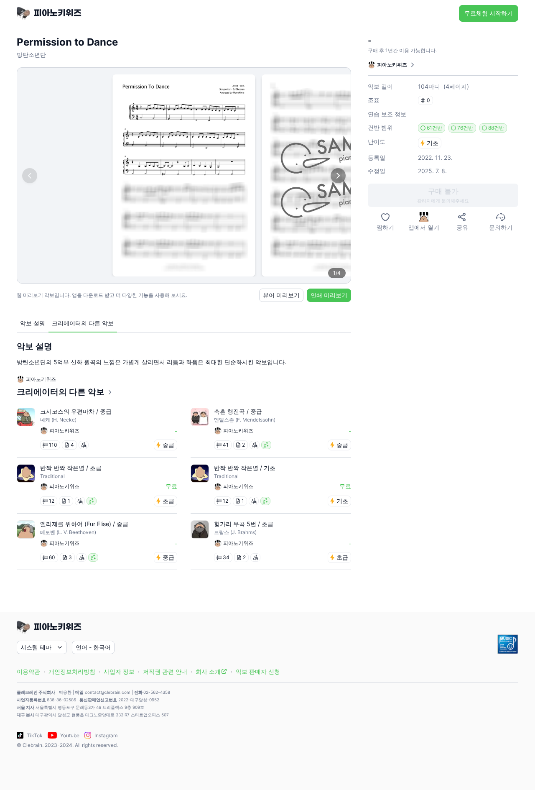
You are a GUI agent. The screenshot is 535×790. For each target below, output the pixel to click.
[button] (443, 195)
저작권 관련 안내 (165, 671)
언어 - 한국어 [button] (93, 647)
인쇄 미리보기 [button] (329, 295)
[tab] (32, 323)
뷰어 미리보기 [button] (281, 295)
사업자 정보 (119, 671)
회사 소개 (208, 671)
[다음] (338, 175)
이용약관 (28, 671)
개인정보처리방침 (71, 671)
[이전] (29, 175)
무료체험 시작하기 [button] (488, 13)
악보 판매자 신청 (258, 671)
